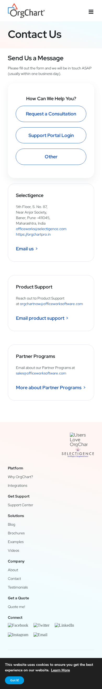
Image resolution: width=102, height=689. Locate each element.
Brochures (16, 533)
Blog (11, 524)
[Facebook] (18, 625)
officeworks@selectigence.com (41, 228)
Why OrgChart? (20, 476)
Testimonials (18, 587)
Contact (14, 578)
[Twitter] (41, 625)
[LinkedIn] (64, 625)
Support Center (20, 505)
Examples (16, 541)
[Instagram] (18, 634)
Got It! (14, 680)
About (13, 570)
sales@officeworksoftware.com (41, 373)
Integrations (17, 485)
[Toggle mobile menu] (91, 11)
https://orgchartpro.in (33, 234)
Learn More (60, 670)
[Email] (40, 634)
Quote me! (16, 606)
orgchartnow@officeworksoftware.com (51, 303)
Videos (13, 550)
